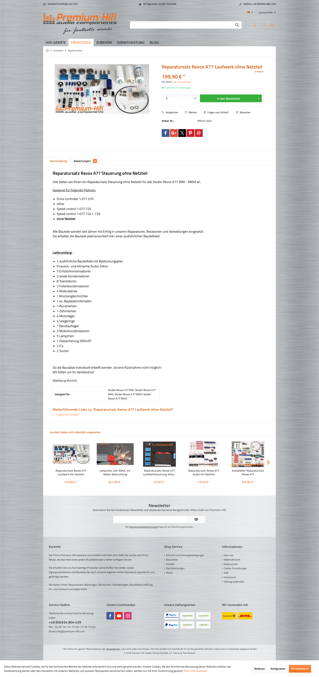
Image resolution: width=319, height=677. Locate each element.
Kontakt (170, 564)
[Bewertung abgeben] (208, 71)
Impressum (230, 577)
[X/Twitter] (182, 133)
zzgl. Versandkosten (182, 82)
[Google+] (174, 133)
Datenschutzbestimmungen (143, 527)
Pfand (169, 573)
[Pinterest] (190, 133)
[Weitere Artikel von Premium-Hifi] (259, 72)
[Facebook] (165, 133)
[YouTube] (119, 615)
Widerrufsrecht (232, 559)
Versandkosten (113, 649)
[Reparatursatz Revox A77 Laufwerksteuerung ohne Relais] (159, 454)
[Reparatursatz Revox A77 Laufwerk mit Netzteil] (71, 454)
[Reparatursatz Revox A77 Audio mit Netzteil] (203, 454)
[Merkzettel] (263, 25)
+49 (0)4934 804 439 (65, 622)
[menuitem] (266, 12)
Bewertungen (85, 161)
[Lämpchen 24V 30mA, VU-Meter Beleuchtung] (115, 454)
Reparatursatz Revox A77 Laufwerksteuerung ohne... (159, 472)
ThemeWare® (189, 653)
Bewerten (245, 112)
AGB (226, 573)
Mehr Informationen (195, 671)
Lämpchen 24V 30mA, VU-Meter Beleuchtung (115, 472)
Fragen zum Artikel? (218, 112)
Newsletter (172, 559)
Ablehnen (259, 669)
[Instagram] (127, 615)
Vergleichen (171, 112)
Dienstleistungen (175, 568)
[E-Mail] (199, 133)
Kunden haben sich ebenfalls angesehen (75, 432)
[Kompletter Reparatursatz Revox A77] (248, 454)
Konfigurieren (277, 669)
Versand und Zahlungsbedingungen (185, 555)
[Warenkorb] (272, 25)
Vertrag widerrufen (234, 581)
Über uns (229, 555)
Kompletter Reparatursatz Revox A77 (248, 472)
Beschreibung (58, 161)
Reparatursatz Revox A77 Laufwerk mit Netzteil (71, 472)
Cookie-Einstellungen (235, 568)
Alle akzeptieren (300, 669)
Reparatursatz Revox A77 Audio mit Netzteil (203, 472)
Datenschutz (231, 564)
